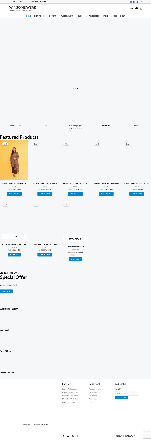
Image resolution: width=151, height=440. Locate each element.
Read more (14, 255)
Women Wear (67, 16)
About (13, 2)
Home (28, 16)
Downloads (93, 395)
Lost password (94, 392)
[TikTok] (141, 2)
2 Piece (114, 16)
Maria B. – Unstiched (70, 399)
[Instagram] (134, 2)
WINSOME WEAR (22, 7)
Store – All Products (69, 389)
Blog (80, 16)
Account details (95, 389)
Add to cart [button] (14, 194)
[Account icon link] (141, 9)
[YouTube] (68, 436)
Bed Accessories (92, 16)
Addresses (93, 399)
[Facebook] (131, 2)
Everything (39, 16)
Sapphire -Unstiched (70, 395)
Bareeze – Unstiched (70, 392)
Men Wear (52, 16)
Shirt (122, 16)
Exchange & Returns (38, 2)
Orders (91, 402)
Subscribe (122, 397)
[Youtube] (138, 2)
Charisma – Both (68, 402)
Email (118, 389)
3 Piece (105, 16)
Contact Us (23, 2)
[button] (126, 8)
